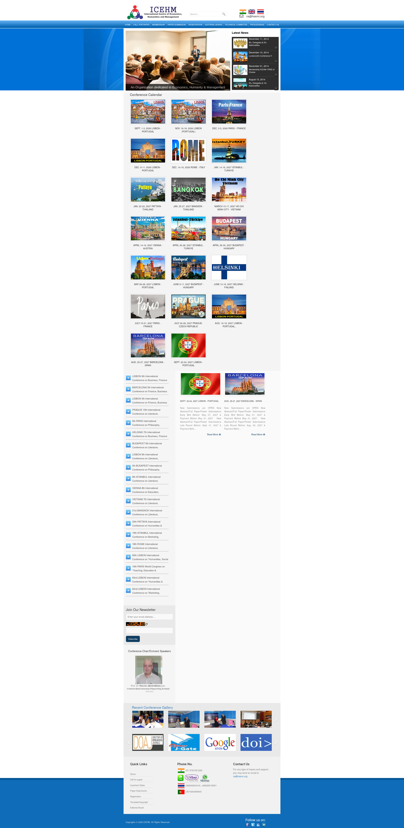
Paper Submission (138, 790)
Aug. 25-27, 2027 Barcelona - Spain (148, 364)
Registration (135, 796)
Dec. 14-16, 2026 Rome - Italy (188, 167)
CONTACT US (273, 24)
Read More (212, 434)
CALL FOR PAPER (141, 24)
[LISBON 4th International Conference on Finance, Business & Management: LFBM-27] (229, 306)
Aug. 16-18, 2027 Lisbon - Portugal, (229, 325)
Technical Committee (236, 24)
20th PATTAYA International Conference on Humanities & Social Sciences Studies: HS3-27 (149, 525)
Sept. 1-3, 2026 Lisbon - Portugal (148, 130)
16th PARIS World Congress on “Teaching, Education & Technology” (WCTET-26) (148, 570)
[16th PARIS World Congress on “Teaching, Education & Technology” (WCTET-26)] (229, 111)
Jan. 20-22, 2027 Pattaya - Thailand (148, 208)
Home (133, 773)
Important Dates (137, 785)
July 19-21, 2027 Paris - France (148, 325)
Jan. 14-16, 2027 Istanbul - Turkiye (229, 169)
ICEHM (146, 822)
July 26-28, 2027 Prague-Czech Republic (188, 325)
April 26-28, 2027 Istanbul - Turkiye (188, 247)
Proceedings (257, 24)
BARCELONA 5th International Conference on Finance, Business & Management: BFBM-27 (149, 391)
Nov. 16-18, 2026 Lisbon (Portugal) (188, 130)
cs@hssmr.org (255, 16)
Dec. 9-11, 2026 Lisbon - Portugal (147, 169)
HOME (128, 24)
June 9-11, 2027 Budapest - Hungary (188, 286)
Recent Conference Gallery (152, 707)
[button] (141, 719)
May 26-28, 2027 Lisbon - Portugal (148, 286)
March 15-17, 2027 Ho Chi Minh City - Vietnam (229, 208)
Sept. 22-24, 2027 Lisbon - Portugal (188, 364)
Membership (158, 24)
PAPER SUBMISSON (177, 24)
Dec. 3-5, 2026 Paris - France (229, 128)
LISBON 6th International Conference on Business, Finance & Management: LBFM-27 (149, 380)
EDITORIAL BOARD (213, 24)
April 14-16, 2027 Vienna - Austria (148, 247)
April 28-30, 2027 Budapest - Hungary (229, 247)
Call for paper (136, 779)
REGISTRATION (195, 24)
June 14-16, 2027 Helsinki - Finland (229, 286)
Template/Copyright (139, 802)
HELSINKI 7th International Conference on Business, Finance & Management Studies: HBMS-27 (150, 436)
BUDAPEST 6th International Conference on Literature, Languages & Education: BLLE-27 (149, 447)
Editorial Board (137, 807)
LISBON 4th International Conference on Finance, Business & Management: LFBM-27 (149, 402)
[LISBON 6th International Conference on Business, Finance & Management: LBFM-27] (188, 345)
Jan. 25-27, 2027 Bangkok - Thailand (188, 208)
